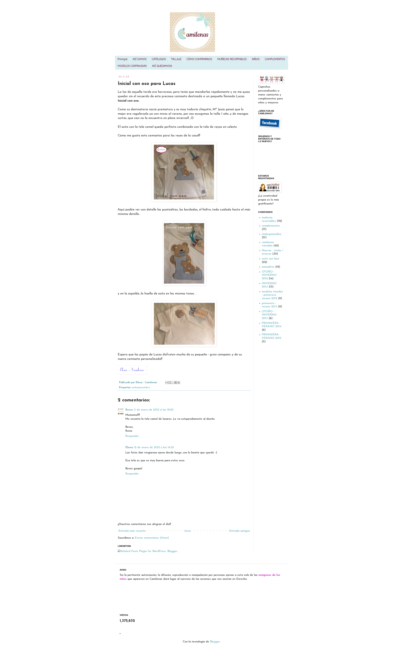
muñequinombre (141, 387)
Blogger (215, 641)
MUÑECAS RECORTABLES (232, 59)
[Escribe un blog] (169, 382)
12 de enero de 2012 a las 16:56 (154, 447)
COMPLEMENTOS (275, 59)
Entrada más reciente (132, 531)
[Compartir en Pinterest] (178, 382)
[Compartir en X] (172, 382)
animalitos (268, 267)
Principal (122, 59)
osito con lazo (270, 258)
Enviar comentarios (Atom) (152, 538)
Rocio (129, 409)
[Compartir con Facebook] (175, 382)
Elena (129, 447)
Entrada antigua (239, 531)
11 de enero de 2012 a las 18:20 (153, 409)
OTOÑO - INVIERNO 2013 (269, 315)
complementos (271, 225)
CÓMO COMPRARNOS (199, 59)
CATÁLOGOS (159, 59)
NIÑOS (256, 59)
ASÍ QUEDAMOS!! (162, 66)
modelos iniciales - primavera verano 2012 (272, 295)
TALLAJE (176, 59)
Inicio (187, 531)
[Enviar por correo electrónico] (166, 382)
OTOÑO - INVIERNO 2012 (269, 275)
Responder (132, 436)
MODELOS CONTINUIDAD (132, 66)
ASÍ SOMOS (140, 59)
